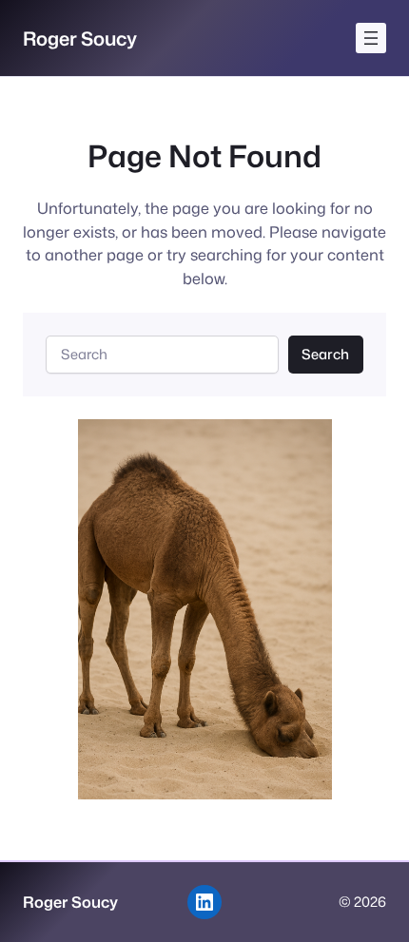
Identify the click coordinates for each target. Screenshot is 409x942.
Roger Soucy (80, 38)
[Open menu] (371, 38)
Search (325, 354)
